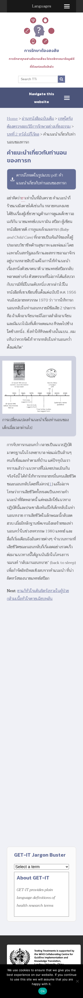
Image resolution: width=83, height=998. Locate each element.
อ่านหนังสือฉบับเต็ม (38, 118)
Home (12, 118)
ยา (23, 198)
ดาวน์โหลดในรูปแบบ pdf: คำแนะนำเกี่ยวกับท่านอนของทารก (41, 179)
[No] (77, 981)
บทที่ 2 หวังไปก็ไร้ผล (23, 134)
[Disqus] (41, 665)
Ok (43, 991)
